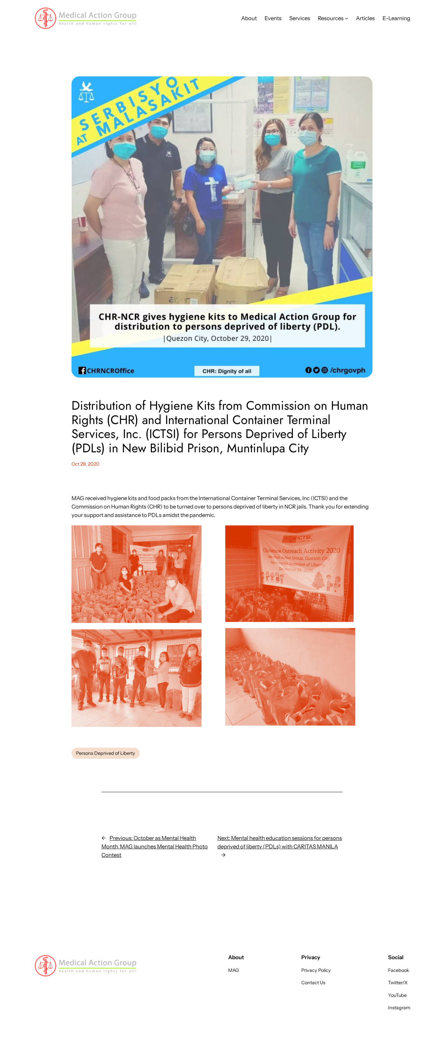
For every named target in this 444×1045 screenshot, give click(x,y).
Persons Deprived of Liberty (105, 753)
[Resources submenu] (346, 18)
